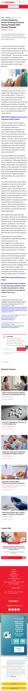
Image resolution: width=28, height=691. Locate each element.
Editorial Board (14, 575)
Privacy (14, 580)
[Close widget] (25, 617)
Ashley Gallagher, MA (9, 426)
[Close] (26, 658)
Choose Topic (12, 6)
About (14, 569)
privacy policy (8, 353)
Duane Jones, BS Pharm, (20, 485)
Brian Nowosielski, (8, 485)
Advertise (14, 571)
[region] (14, 673)
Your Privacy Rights (14, 584)
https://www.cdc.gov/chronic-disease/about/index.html (8, 318)
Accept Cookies (14, 688)
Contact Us (14, 576)
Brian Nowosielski (8, 397)
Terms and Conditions (14, 578)
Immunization (5, 362)
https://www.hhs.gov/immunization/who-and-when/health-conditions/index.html (12, 326)
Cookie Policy (13, 676)
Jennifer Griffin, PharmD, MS (10, 487)
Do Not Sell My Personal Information (14, 582)
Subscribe (20, 349)
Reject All (14, 684)
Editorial (14, 573)
